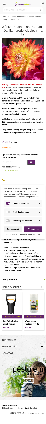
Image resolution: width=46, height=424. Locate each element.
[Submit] (40, 10)
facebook (28, 380)
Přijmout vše (33, 229)
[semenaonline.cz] (23, 4)
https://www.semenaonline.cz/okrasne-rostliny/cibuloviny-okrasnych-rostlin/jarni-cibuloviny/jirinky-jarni (21, 90)
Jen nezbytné (13, 229)
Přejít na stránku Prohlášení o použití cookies (23, 234)
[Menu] (4, 3)
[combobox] (20, 10)
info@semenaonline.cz (13, 408)
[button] (38, 287)
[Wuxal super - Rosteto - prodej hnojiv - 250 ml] (34, 303)
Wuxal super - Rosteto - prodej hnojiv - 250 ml (32, 324)
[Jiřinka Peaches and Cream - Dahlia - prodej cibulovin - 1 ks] (23, 59)
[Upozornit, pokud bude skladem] (31, 162)
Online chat (32, 408)
